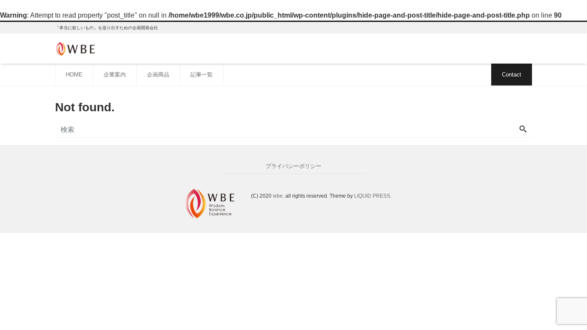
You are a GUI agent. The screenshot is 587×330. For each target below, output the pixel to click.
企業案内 (115, 74)
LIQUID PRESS (372, 196)
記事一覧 (201, 74)
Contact (511, 74)
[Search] (523, 130)
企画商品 (158, 74)
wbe (278, 196)
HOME (74, 74)
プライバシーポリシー (293, 166)
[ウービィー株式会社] (76, 48)
